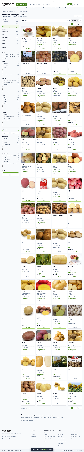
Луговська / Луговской (58, 215)
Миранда (55, 266)
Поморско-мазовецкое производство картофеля (27, 115)
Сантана (39, 164)
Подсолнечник (29, 7)
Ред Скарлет (71, 190)
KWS (69, 115)
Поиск (59, 445)
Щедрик (54, 38)
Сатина (23, 240)
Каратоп (39, 393)
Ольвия (54, 63)
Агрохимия (33, 434)
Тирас (69, 38)
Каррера (55, 342)
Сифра (23, 317)
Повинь (70, 63)
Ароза (69, 164)
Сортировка (68, 20)
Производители (61, 439)
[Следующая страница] (81, 24)
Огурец (40, 7)
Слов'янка (39, 38)
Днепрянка (39, 240)
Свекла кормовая (47, 438)
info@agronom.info (7, 438)
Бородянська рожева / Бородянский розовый (42, 63)
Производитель (5, 136)
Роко (23, 190)
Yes (44, 449)
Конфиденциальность (70, 450)
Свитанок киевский (26, 63)
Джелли (23, 291)
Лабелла (39, 342)
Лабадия (23, 266)
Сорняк (3, 52)
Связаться (73, 439)
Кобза (54, 317)
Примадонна (71, 342)
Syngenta (54, 369)
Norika (38, 140)
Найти (70, 4)
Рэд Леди (70, 139)
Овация (23, 114)
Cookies (76, 450)
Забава (54, 114)
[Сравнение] (77, 4)
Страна (3, 95)
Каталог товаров (9, 11)
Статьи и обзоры (61, 432)
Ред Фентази (40, 291)
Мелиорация (33, 438)
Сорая (38, 215)
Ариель (70, 240)
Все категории (34, 440)
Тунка (38, 190)
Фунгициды (56, 7)
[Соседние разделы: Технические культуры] (28, 11)
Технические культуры (23, 11)
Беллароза (24, 38)
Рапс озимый (46, 441)
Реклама (72, 438)
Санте (54, 164)
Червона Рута (40, 114)
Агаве (38, 139)
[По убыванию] (80, 20)
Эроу (69, 368)
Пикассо (39, 88)
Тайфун (23, 164)
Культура (4, 112)
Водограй (55, 240)
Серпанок (55, 190)
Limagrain (39, 191)
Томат (8, 7)
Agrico (23, 90)
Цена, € (3, 170)
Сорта (15, 11)
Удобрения (45, 7)
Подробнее (28, 73)
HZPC (69, 191)
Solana (69, 90)
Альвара (55, 139)
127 (78, 24)
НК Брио (54, 368)
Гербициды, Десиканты (20, 7)
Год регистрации (5, 129)
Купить (28, 48)
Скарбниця (70, 215)
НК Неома (70, 393)
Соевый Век (39, 267)
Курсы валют (60, 443)
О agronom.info (74, 432)
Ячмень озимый (47, 439)
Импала (70, 291)
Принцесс (55, 393)
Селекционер (5, 153)
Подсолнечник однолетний (49, 436)
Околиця (24, 393)
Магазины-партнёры (62, 441)
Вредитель (4, 78)
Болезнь (3, 61)
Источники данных (74, 434)
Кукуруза (12, 7)
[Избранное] (74, 4)
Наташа (70, 88)
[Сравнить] (34, 29)
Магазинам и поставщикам (76, 436)
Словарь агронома (61, 438)
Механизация (33, 436)
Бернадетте (71, 114)
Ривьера (23, 88)
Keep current (49, 449)
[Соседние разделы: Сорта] (16, 11)
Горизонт (70, 317)
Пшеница (50, 7)
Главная (3, 11)
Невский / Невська (41, 368)
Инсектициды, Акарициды (64, 7)
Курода (38, 317)
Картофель (35, 7)
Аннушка (55, 88)
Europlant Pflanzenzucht (26, 39)
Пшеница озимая (47, 432)
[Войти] (80, 4)
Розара (23, 139)
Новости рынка (60, 434)
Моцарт (23, 342)
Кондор (23, 368)
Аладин (23, 215)
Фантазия (70, 266)
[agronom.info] (8, 4)
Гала (54, 291)
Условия (63, 450)
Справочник (60, 436)
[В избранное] (34, 27)
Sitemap (80, 450)
